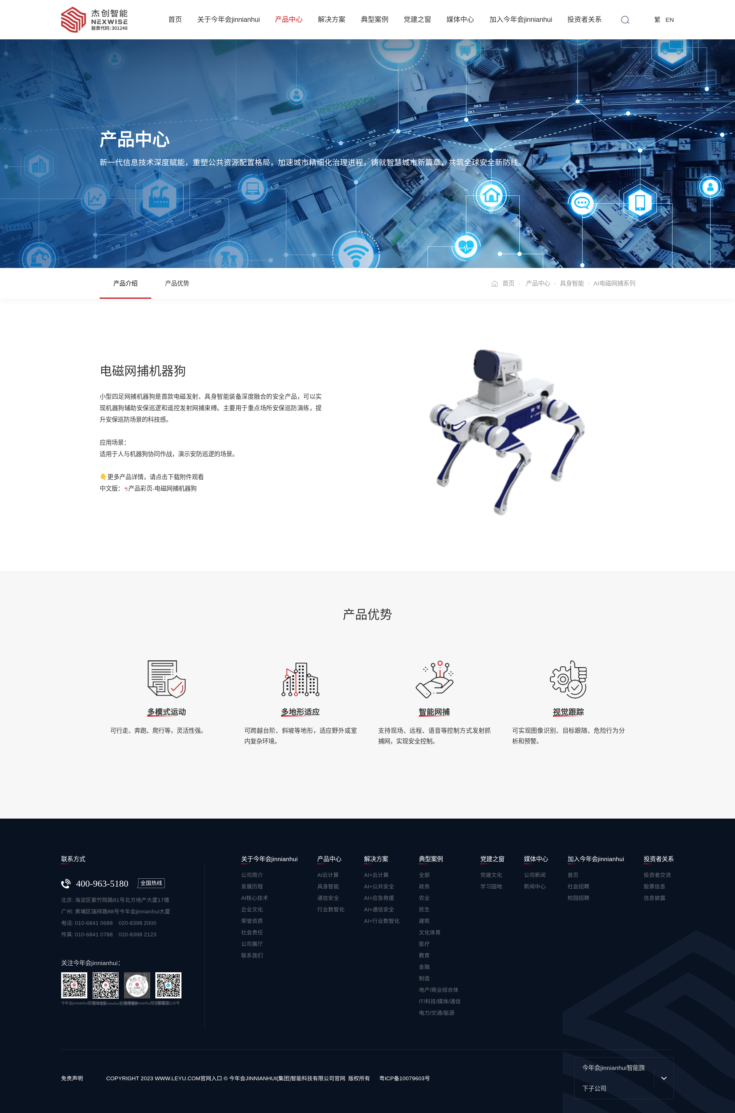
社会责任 (252, 932)
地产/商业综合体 (439, 990)
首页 (175, 19)
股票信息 (655, 887)
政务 (424, 887)
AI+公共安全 (379, 887)
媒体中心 (460, 19)
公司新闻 (535, 875)
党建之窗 (417, 19)
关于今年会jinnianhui (228, 19)
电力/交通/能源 (436, 1013)
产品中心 (289, 19)
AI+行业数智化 (382, 921)
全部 (424, 875)
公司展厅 (252, 944)
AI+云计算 (376, 875)
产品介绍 (125, 283)
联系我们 (252, 955)
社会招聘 (578, 887)
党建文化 (491, 875)
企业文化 (252, 909)
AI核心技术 (254, 898)
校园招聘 (578, 898)
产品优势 (177, 283)
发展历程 (252, 887)
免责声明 (72, 1078)
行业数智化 (331, 909)
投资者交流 (657, 875)
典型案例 (374, 19)
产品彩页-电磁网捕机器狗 (162, 488)
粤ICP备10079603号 (404, 1078)
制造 (424, 978)
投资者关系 (584, 19)
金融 (424, 967)
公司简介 (252, 875)
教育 (424, 955)
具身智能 (572, 283)
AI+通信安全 (379, 909)
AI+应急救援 (379, 898)
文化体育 (430, 932)
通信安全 (328, 898)
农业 (424, 898)
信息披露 (655, 898)
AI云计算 (328, 875)
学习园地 (491, 887)
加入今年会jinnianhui (521, 19)
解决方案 (331, 19)
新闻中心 (535, 887)
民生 (424, 909)
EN (670, 19)
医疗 (424, 944)
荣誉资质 (252, 921)
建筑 (424, 921)
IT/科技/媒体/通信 (440, 1001)
